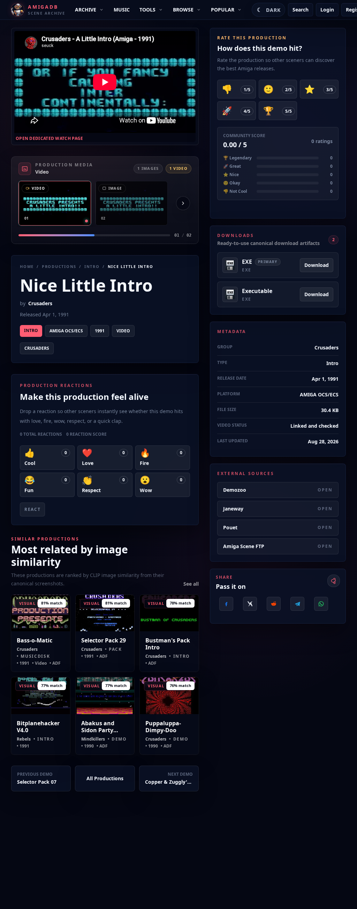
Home (27, 266)
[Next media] (183, 203)
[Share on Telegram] (297, 604)
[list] (105, 203)
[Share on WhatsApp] (321, 604)
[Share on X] (250, 604)
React (32, 509)
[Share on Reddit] (273, 604)
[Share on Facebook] (226, 604)
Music (122, 9)
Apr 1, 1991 (325, 379)
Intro (92, 266)
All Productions (104, 778)
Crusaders (40, 303)
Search (301, 9)
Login (327, 9)
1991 (100, 331)
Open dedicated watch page (49, 138)
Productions (59, 266)
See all (191, 583)
